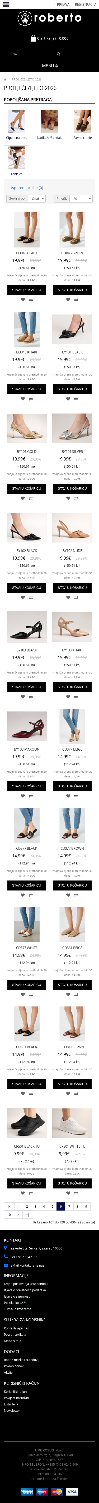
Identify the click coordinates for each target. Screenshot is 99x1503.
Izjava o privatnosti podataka (25, 1290)
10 (9, 1214)
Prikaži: (61, 198)
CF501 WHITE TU (72, 1146)
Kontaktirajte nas (32, 1265)
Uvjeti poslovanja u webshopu (26, 1284)
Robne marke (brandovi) (21, 1360)
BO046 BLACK (26, 253)
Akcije (8, 1372)
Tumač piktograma (17, 1309)
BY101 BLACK (72, 352)
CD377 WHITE (26, 947)
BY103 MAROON (27, 749)
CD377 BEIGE (72, 749)
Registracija (85, 4)
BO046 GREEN (72, 253)
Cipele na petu (16, 137)
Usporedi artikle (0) (26, 187)
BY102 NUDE (72, 550)
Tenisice (17, 174)
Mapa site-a (12, 1341)
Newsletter (12, 1410)
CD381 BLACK (26, 1047)
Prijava (63, 4)
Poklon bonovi (14, 1366)
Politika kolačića (15, 1302)
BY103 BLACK (26, 650)
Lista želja (11, 1404)
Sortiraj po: (17, 198)
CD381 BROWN (72, 1047)
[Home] (5, 79)
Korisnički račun (15, 1391)
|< (9, 1206)
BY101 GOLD (26, 451)
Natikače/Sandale (50, 137)
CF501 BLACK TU (27, 1146)
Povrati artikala (15, 1334)
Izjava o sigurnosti (17, 1296)
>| (28, 1214)
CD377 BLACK (26, 848)
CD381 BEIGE (72, 947)
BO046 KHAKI (26, 352)
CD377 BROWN (72, 848)
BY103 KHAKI (72, 650)
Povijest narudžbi (16, 1398)
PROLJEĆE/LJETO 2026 (26, 79)
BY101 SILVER (72, 451)
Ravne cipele (82, 137)
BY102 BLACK (26, 550)
